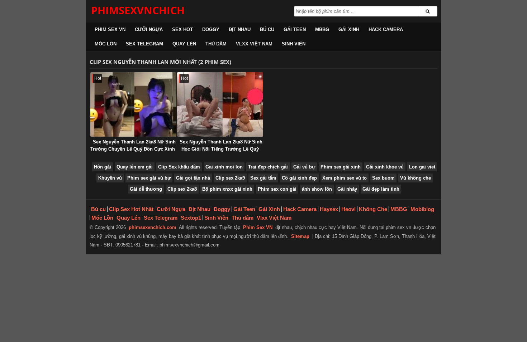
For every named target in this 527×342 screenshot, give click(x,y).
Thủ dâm (216, 44)
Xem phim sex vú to (344, 178)
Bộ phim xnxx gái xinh (227, 189)
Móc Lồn (106, 44)
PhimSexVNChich (138, 10)
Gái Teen (295, 29)
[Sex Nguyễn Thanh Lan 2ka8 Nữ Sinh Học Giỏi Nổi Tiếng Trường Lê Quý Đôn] (220, 104)
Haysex (329, 209)
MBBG (322, 29)
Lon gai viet (422, 167)
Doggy (210, 29)
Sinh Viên (293, 44)
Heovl (348, 209)
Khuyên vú (110, 178)
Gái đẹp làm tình (380, 189)
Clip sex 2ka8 (182, 189)
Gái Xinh (348, 29)
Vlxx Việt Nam (254, 44)
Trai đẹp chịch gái (268, 167)
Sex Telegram (144, 44)
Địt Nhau (240, 29)
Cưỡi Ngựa (149, 29)
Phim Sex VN (110, 29)
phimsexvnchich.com (152, 227)
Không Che (373, 209)
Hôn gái (102, 167)
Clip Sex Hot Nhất (131, 209)
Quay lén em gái (135, 167)
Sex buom (383, 178)
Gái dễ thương (146, 189)
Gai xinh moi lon (224, 167)
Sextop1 (191, 218)
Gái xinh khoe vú (385, 167)
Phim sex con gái (277, 189)
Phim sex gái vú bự (149, 178)
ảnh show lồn (317, 189)
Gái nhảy (347, 189)
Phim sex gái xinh (341, 167)
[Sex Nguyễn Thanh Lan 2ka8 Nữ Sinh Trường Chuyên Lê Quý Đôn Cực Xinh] (133, 104)
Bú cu (267, 29)
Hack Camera (386, 29)
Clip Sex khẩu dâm (179, 167)
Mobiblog (422, 209)
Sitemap (300, 236)
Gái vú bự (304, 167)
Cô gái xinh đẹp (299, 178)
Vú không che (415, 178)
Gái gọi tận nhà (193, 178)
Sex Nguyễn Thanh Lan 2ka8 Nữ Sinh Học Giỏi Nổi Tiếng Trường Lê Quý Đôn (221, 149)
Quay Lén (184, 44)
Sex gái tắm (263, 178)
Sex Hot (182, 29)
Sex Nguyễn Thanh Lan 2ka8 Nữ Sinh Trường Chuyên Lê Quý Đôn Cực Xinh (133, 145)
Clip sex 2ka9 (230, 178)
